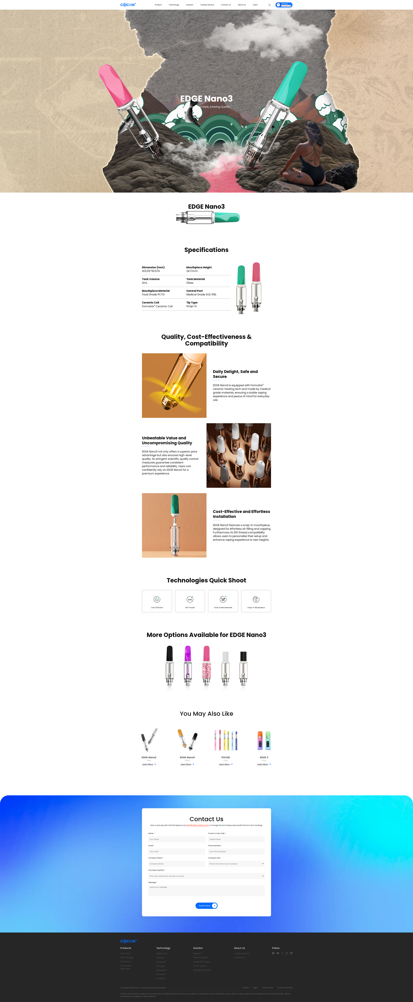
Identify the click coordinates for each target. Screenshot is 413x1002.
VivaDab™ (161, 978)
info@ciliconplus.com (197, 825)
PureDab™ (161, 974)
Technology (174, 5)
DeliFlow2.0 (161, 953)
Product (158, 5)
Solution (189, 5)
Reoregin (161, 966)
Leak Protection (200, 957)
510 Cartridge (126, 957)
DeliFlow (160, 957)
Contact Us (226, 5)
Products (125, 948)
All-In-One (125, 953)
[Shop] (284, 4)
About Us (242, 5)
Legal (255, 987)
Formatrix (161, 962)
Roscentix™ (161, 970)
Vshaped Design (201, 961)
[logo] (128, 5)
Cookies (245, 987)
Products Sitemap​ (285, 987)
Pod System (126, 965)
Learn (255, 5)
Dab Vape (125, 968)
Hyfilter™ (197, 953)
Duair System (200, 966)
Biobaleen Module (202, 970)
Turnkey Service (207, 5)
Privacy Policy (267, 987)
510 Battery (125, 961)
